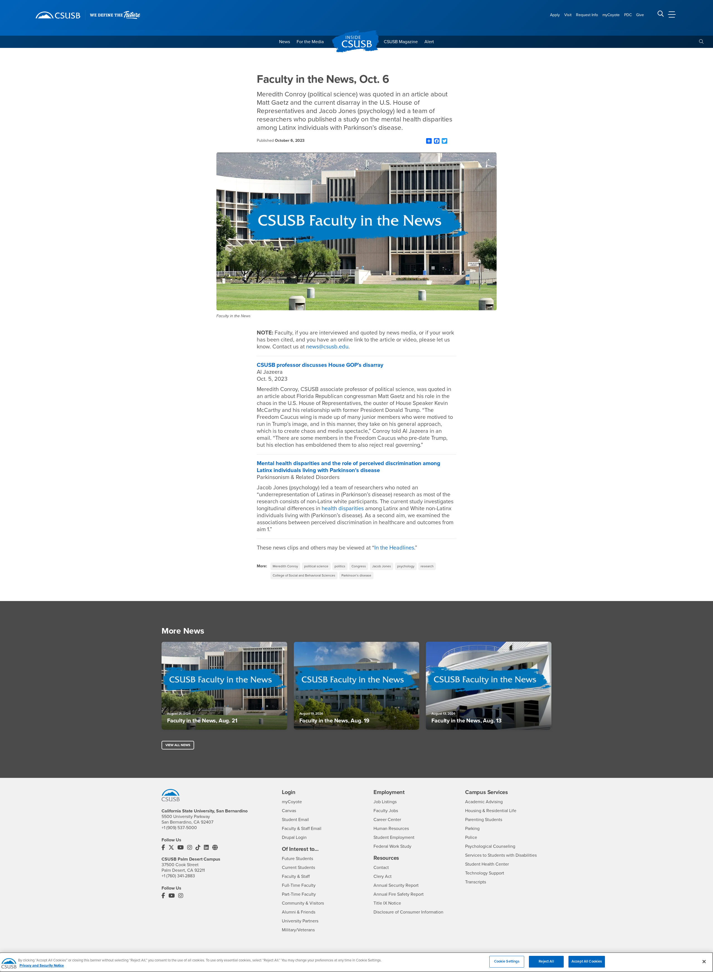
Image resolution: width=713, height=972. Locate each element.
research (427, 566)
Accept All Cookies (587, 961)
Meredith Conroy (285, 566)
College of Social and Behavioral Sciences (304, 575)
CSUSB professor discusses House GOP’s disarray (320, 365)
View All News (177, 745)
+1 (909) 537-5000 (179, 828)
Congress (358, 566)
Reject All (546, 961)
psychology (405, 566)
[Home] (58, 15)
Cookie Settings (507, 961)
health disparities (343, 508)
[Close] (704, 961)
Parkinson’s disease (356, 575)
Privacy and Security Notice (41, 966)
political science (316, 566)
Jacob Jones (381, 566)
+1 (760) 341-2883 (178, 876)
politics (339, 566)
